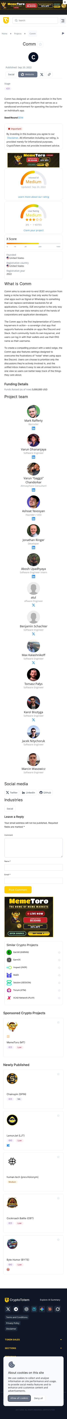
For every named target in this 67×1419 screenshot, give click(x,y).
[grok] (57, 1309)
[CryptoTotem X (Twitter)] (8, 1309)
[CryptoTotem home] (5, 20)
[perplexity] (34, 1309)
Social (11, 74)
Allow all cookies (19, 1398)
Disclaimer (11, 1328)
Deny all (38, 1398)
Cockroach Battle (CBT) (20, 1218)
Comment (8, 835)
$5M (20, 117)
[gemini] (42, 1309)
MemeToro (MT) (16, 1042)
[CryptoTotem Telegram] (16, 1309)
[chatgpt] (26, 1309)
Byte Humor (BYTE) (18, 1259)
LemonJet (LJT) (16, 1135)
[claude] (50, 1309)
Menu (62, 20)
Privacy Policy (12, 1323)
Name (7, 861)
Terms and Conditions (16, 1317)
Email (7, 874)
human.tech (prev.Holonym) (22, 1177)
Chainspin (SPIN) (16, 1094)
